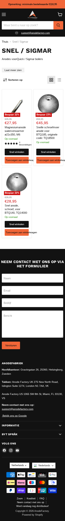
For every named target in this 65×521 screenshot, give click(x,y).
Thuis (5, 41)
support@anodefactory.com (35, 33)
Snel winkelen (16, 151)
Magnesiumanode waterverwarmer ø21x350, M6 (15, 131)
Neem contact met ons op (30, 502)
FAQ (42, 498)
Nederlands (44, 465)
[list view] (59, 80)
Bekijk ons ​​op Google (14, 415)
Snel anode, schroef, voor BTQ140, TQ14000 (16, 209)
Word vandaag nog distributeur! (32, 506)
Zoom (20, 498)
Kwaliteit (31, 498)
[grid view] (51, 80)
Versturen (11, 345)
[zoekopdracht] (58, 25)
